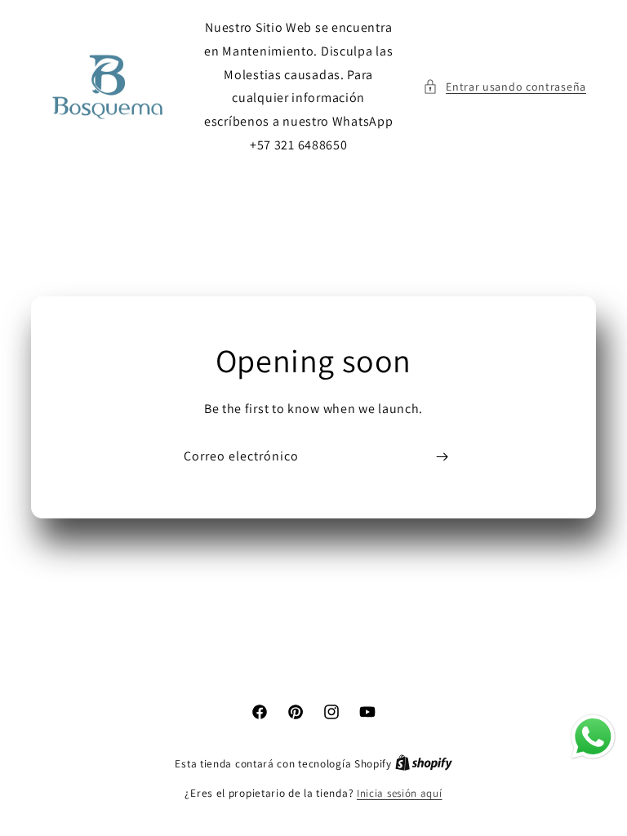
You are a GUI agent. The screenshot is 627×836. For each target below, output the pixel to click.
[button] (504, 87)
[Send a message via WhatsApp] (593, 737)
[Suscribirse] (442, 457)
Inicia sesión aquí (399, 793)
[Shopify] (423, 764)
